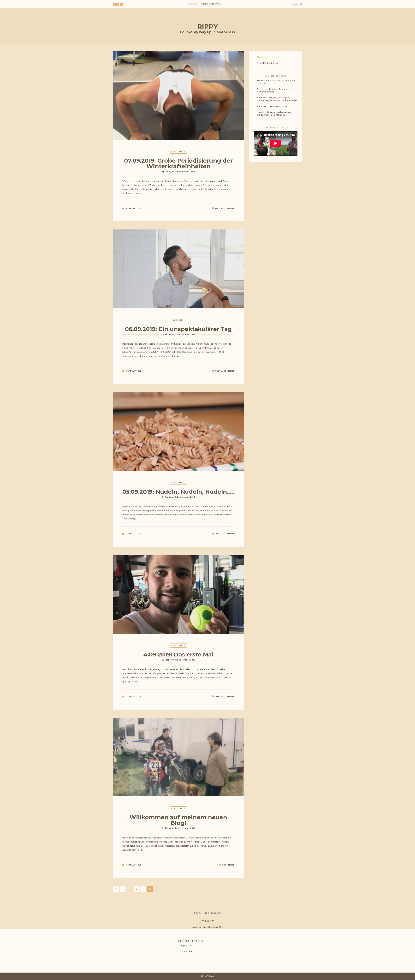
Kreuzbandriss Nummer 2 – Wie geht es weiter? (276, 81)
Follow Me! (208, 921)
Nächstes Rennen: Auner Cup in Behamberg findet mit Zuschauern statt (277, 99)
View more (178, 95)
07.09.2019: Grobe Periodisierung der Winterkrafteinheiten (178, 163)
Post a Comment (224, 208)
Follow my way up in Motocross (207, 32)
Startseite (192, 4)
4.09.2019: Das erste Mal (178, 654)
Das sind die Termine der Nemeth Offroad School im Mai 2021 (274, 113)
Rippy (207, 26)
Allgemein (178, 152)
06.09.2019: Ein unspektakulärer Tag (178, 328)
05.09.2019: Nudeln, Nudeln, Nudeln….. (178, 491)
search (294, 4)
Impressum (186, 945)
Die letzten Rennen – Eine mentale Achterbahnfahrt (275, 90)
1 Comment (228, 865)
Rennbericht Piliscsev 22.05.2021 (273, 106)
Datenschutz (187, 951)
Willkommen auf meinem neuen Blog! (178, 820)
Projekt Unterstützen (211, 4)
